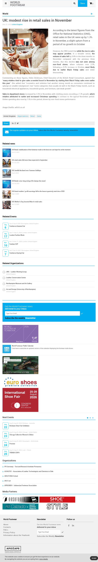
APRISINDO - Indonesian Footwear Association (20, 485)
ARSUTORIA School (11, 476)
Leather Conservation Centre (16, 277)
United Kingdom (17, 24)
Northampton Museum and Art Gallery (19, 283)
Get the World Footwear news (49, 524)
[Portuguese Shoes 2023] (49, 365)
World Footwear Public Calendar (23, 346)
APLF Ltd (7, 481)
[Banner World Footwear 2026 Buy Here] (49, 334)
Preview (12, 444)
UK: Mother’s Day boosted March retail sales (27, 202)
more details (43, 559)
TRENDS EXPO (14, 453)
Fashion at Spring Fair (16, 253)
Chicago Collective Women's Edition (21, 435)
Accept (94, 558)
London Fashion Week (16, 235)
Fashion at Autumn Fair (17, 226)
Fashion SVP (13, 244)
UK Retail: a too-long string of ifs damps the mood (28, 181)
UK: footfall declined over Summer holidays (26, 170)
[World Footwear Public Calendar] (7, 349)
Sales (39, 116)
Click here (15, 348)
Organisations (23, 116)
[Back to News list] (92, 14)
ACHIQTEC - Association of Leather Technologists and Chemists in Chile (28, 471)
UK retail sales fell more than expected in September (30, 160)
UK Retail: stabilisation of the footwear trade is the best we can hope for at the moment (41, 150)
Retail (32, 116)
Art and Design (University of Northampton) (21, 289)
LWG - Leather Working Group (16, 272)
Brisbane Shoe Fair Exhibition (19, 426)
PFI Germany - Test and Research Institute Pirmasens (22, 466)
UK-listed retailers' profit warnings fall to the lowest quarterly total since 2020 (38, 191)
